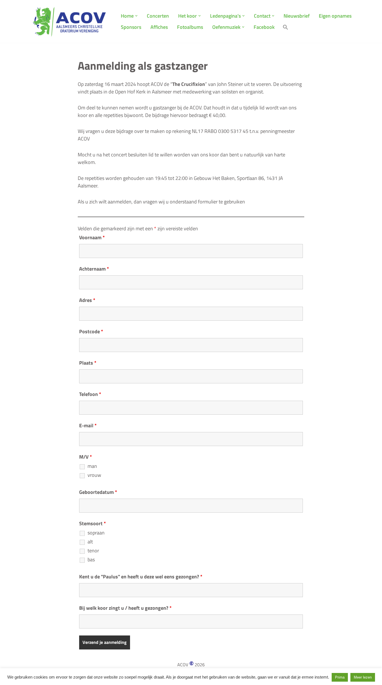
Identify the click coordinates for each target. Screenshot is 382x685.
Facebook (264, 27)
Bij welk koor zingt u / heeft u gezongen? (125, 608)
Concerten (158, 16)
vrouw (94, 475)
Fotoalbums (190, 27)
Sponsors (131, 27)
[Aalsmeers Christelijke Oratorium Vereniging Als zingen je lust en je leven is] (69, 21)
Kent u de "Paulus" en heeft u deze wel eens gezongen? (140, 577)
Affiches (159, 27)
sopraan (96, 533)
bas (91, 559)
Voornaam (92, 237)
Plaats (87, 363)
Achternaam (94, 269)
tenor (93, 550)
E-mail (88, 425)
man (92, 466)
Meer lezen (363, 677)
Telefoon (90, 394)
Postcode (91, 331)
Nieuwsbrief (297, 16)
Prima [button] (340, 677)
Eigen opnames (335, 16)
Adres (87, 300)
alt (90, 542)
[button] (136, 16)
